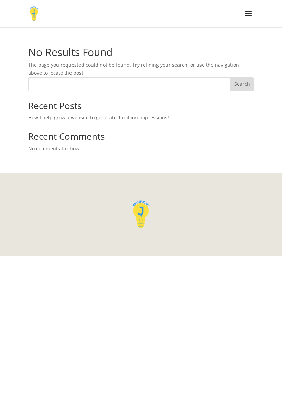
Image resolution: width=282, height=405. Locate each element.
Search (242, 84)
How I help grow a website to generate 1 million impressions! (98, 117)
